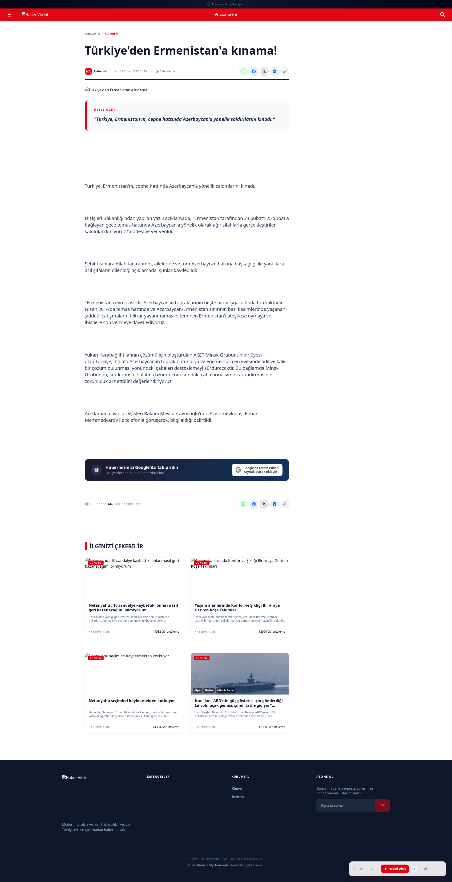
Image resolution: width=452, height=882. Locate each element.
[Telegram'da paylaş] (274, 71)
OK (382, 805)
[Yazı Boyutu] (372, 869)
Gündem (111, 34)
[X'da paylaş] (264, 71)
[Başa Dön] (438, 869)
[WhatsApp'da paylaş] (243, 71)
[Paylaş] (425, 869)
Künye (237, 788)
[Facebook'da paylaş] (254, 71)
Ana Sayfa (228, 14)
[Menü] (10, 14)
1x (413, 868)
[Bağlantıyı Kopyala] (285, 71)
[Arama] (442, 14)
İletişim (238, 797)
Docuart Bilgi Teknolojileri (213, 865)
